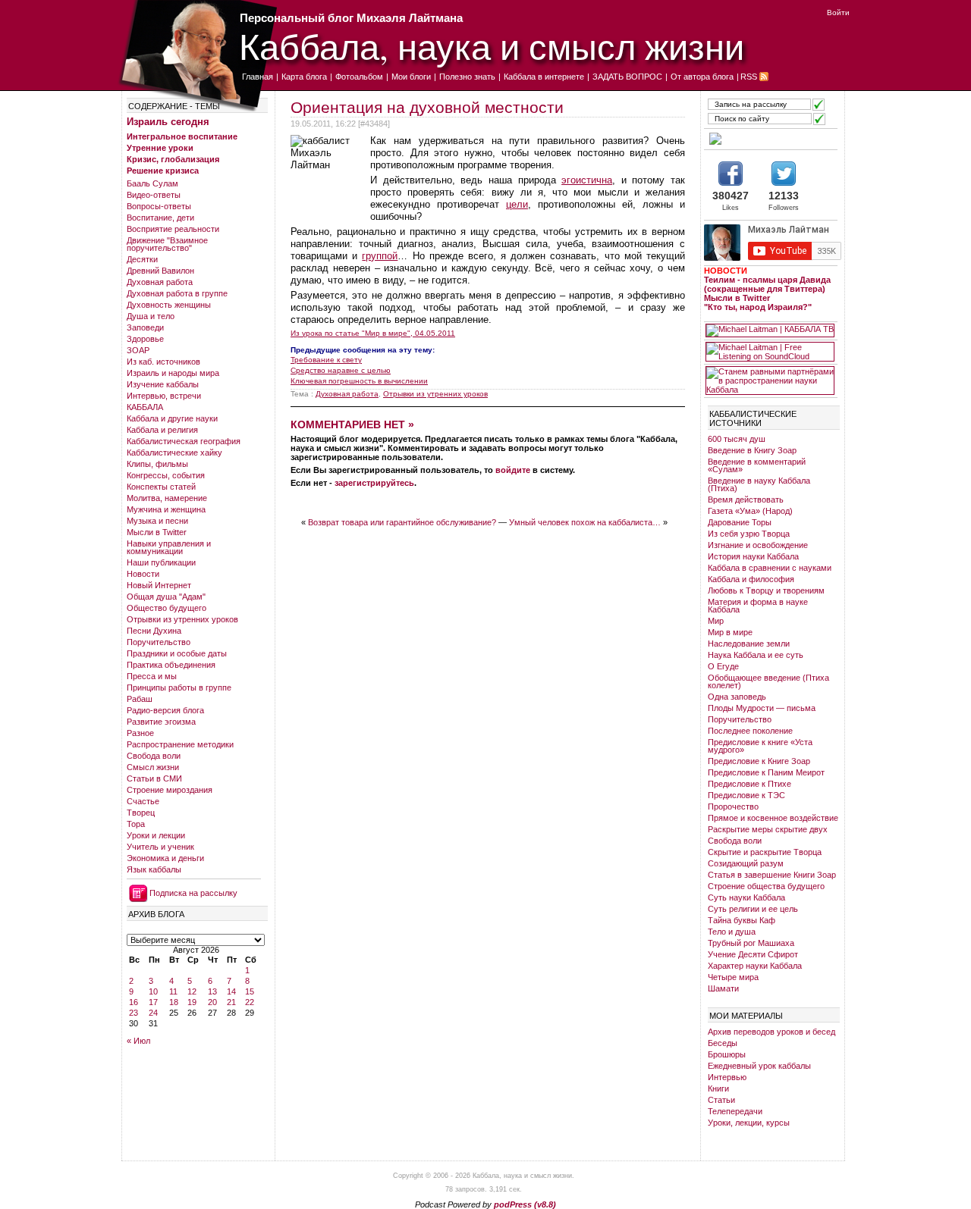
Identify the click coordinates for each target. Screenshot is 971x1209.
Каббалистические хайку (174, 452)
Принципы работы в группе (179, 687)
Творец (141, 812)
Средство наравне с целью (341, 370)
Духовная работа (160, 282)
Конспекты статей (161, 486)
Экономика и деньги (165, 858)
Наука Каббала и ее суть (755, 655)
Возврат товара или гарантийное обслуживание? (402, 522)
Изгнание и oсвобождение (758, 545)
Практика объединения (171, 664)
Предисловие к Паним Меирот (766, 772)
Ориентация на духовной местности (427, 107)
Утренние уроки (160, 147)
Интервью (727, 1077)
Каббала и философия (751, 579)
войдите (512, 470)
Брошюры (727, 1054)
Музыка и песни (157, 520)
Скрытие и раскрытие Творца (765, 852)
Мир (716, 621)
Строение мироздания (169, 789)
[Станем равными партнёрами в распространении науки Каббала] (769, 380)
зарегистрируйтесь (374, 482)
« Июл (138, 1040)
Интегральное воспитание (182, 136)
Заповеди (145, 327)
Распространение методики (180, 744)
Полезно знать (467, 76)
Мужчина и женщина (166, 509)
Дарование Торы (739, 522)
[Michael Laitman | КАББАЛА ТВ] (769, 330)
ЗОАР (138, 350)
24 (153, 1012)
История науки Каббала (753, 556)
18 (173, 1002)
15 (249, 991)
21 (231, 1002)
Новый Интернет (159, 585)
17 (153, 1002)
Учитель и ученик (160, 846)
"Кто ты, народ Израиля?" (758, 307)
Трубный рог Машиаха (751, 943)
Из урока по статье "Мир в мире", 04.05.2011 (373, 333)
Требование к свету (326, 359)
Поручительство (158, 642)
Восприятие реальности (173, 228)
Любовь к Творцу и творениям (766, 590)
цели (517, 204)
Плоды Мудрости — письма (761, 708)
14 (231, 991)
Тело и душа (732, 931)
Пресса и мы (152, 676)
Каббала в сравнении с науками (769, 568)
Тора (136, 823)
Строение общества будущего (766, 886)
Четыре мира (733, 977)
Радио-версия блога (165, 710)
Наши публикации (161, 562)
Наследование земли (749, 643)
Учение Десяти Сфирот (753, 954)
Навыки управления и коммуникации (169, 547)
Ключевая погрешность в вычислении (359, 381)
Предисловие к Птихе (749, 784)
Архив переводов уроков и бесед (771, 1031)
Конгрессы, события (166, 475)
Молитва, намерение (167, 498)
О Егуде (723, 666)
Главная (257, 76)
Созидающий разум (746, 863)
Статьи (721, 1100)
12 (191, 991)
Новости (143, 573)
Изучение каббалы (163, 384)
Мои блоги (411, 76)
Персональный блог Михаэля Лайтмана (351, 17)
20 (212, 1002)
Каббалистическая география (183, 441)
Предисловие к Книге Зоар (759, 761)
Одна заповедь (737, 696)
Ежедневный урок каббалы (759, 1066)
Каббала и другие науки (172, 418)
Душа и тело (150, 316)
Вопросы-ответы (159, 206)
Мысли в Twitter (157, 532)
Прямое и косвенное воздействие (773, 818)
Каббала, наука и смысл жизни (491, 46)
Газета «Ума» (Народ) (750, 511)
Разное (140, 733)
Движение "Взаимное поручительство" (167, 244)
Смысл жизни (153, 767)
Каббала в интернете (544, 76)
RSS (748, 76)
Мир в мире (730, 632)
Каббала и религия (162, 429)
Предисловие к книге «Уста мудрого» (760, 745)
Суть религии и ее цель (753, 909)
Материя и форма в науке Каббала (758, 605)
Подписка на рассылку (193, 892)
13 (212, 991)
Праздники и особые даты (177, 653)
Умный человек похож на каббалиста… (585, 522)
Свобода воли (154, 755)
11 (173, 991)
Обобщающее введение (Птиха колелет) (768, 681)
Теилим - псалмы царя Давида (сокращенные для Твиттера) (767, 284)
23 (133, 1012)
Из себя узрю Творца (749, 533)
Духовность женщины (169, 304)
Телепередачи (735, 1111)
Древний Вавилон (160, 270)
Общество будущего (166, 607)
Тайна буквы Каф (741, 920)
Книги (718, 1088)
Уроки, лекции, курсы (749, 1122)
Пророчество (733, 806)
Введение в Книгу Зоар (752, 450)
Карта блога (304, 76)
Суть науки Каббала (746, 897)
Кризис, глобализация (173, 159)
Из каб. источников (163, 361)
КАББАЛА (145, 407)
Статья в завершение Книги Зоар (772, 875)
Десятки (142, 259)
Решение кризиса (163, 170)
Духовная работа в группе (177, 293)
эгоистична (586, 180)
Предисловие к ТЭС (746, 795)
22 (249, 1002)
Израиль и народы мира (173, 372)
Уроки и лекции (156, 835)
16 (133, 1002)
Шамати (723, 988)
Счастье (143, 801)
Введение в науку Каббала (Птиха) (759, 484)
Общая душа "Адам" (166, 596)
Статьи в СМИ (154, 778)
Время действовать (746, 499)
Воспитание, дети (160, 217)
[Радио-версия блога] (769, 138)
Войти (838, 12)
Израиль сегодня (168, 121)
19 (191, 1002)
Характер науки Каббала (755, 965)
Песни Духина (154, 630)
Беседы (722, 1043)
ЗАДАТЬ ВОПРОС (627, 76)
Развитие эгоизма (161, 721)
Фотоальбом (359, 76)
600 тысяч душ (736, 439)
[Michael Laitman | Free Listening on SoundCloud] (769, 352)
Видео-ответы (154, 194)
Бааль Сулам (152, 183)
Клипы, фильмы (157, 463)
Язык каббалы (154, 869)
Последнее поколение (750, 730)
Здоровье (145, 338)
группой (380, 256)
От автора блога (702, 76)
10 (153, 991)
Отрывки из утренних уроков (182, 619)
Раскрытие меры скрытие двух (768, 829)
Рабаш (139, 698)
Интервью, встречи (164, 395)
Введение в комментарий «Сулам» (757, 465)
